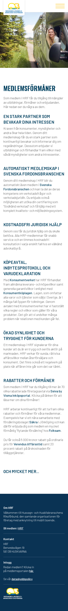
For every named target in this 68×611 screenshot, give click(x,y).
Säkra (33, 422)
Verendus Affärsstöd (28, 444)
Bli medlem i (13, 528)
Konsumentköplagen (17, 293)
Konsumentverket (22, 280)
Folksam (55, 430)
